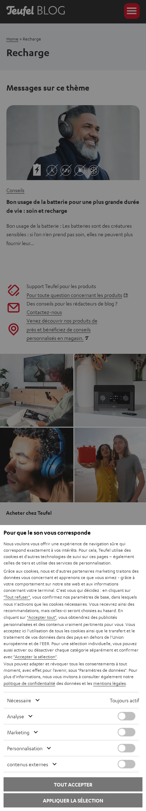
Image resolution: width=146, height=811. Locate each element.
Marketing (18, 732)
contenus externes (27, 764)
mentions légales (109, 683)
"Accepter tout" (41, 617)
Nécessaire (19, 700)
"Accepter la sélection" (35, 656)
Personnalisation (25, 748)
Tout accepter (73, 784)
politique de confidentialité (29, 683)
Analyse (15, 716)
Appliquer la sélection (73, 800)
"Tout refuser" (17, 597)
